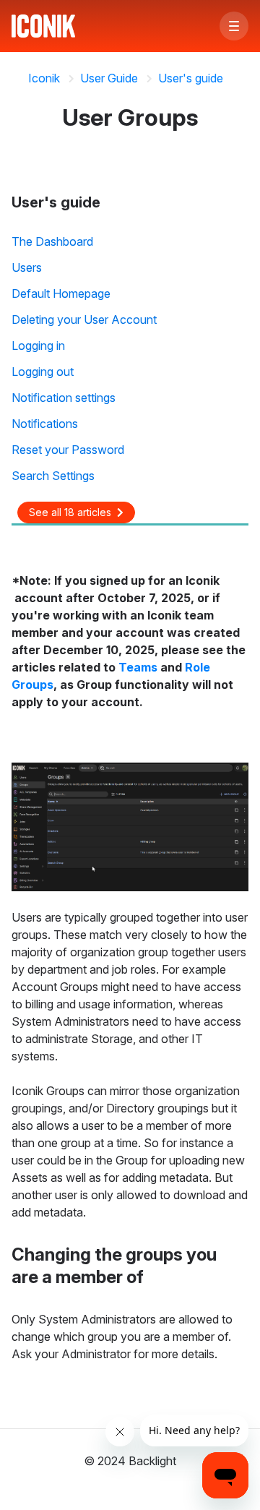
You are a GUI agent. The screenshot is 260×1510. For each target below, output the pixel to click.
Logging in (38, 345)
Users (27, 267)
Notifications (45, 423)
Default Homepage (61, 293)
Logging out (43, 371)
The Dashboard (52, 241)
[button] (234, 26)
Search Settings (53, 475)
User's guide (190, 78)
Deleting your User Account (84, 319)
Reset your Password (68, 449)
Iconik (44, 78)
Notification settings (64, 397)
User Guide (109, 78)
